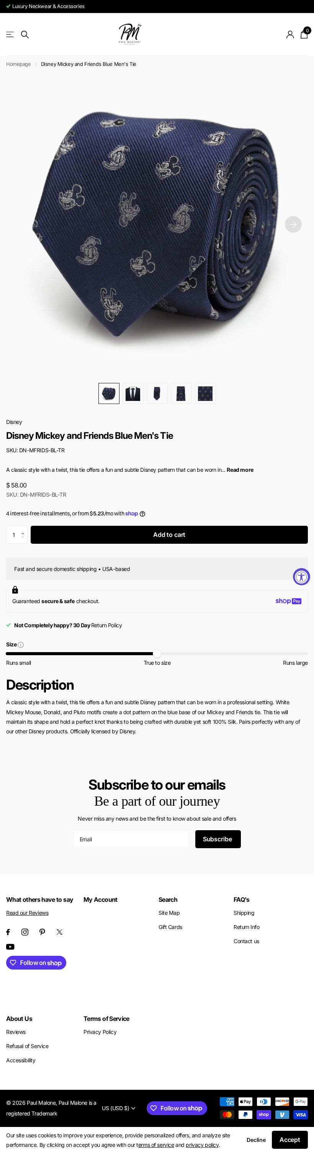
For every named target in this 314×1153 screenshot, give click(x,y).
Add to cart (169, 534)
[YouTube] (10, 947)
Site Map (169, 912)
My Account (100, 899)
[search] (25, 34)
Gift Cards (170, 927)
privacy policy (202, 1145)
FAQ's (242, 899)
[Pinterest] (42, 932)
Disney (14, 422)
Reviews (16, 1032)
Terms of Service (106, 1018)
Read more (240, 469)
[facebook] (8, 932)
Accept (290, 1139)
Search (168, 899)
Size (12, 645)
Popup (21, 644)
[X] (59, 932)
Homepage (18, 64)
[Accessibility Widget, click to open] (301, 576)
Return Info (246, 927)
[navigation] (108, 393)
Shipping (244, 912)
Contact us (246, 941)
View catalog (10, 34)
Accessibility (21, 1060)
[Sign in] (290, 34)
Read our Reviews (27, 912)
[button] (293, 224)
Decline (256, 1140)
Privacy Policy (99, 1032)
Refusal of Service (27, 1046)
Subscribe (218, 839)
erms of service (156, 1145)
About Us (19, 1018)
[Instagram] (24, 932)
